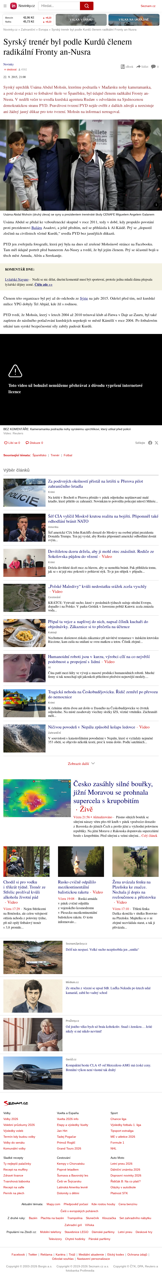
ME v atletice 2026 (123, 1136)
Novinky (8, 64)
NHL (113, 1148)
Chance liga (118, 1119)
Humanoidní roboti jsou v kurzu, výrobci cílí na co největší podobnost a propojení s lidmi (99, 659)
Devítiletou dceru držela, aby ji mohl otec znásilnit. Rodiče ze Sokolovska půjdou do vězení (101, 553)
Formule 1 (117, 1142)
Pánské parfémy (99, 1239)
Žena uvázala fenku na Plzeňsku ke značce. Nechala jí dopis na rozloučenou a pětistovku (134, 889)
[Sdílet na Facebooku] (150, 443)
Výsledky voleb (13, 1130)
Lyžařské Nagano (16, 279)
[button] (81, 165)
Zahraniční (54, 732)
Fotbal (68, 455)
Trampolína (74, 1218)
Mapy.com (53, 1204)
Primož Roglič (66, 1142)
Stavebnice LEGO (76, 1232)
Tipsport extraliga (122, 1130)
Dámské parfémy (103, 1232)
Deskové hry (144, 1232)
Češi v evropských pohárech (79, 1211)
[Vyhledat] (86, 6)
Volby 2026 (10, 1119)
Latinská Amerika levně (72, 1187)
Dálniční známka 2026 (125, 1169)
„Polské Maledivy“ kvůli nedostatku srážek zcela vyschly (97, 586)
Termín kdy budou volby (19, 1136)
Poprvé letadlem (68, 1169)
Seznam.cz (148, 6)
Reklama (46, 1254)
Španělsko (39, 455)
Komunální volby (14, 1148)
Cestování (54, 597)
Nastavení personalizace (93, 1258)
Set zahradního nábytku (135, 1218)
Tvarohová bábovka (16, 1181)
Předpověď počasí (76, 1204)
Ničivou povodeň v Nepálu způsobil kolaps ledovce (91, 727)
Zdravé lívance (13, 1175)
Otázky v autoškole (123, 1187)
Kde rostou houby (103, 1204)
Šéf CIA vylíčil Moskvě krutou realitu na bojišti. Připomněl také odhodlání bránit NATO (103, 518)
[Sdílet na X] (156, 443)
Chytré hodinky (75, 1239)
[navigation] (5, 6)
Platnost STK (119, 1193)
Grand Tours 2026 (69, 1148)
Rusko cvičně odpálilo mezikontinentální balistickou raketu (77, 887)
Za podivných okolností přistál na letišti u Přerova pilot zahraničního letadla (95, 483)
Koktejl (52, 632)
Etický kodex (115, 1254)
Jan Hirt (62, 1130)
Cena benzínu (128, 1204)
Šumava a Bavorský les (72, 1175)
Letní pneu (125, 1232)
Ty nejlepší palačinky (17, 1163)
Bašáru (36, 227)
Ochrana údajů (137, 1254)
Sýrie (84, 298)
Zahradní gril (73, 1225)
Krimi (51, 492)
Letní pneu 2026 (121, 1163)
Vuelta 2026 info (67, 1119)
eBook (129, 67)
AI (49, 667)
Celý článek (149, 835)
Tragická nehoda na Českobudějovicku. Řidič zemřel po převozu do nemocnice (103, 694)
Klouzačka (109, 1218)
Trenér (55, 455)
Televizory (55, 1239)
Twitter (32, 1254)
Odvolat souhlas (63, 1258)
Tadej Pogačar (66, 1136)
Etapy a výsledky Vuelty (72, 1125)
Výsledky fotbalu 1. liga (126, 1125)
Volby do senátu (14, 1142)
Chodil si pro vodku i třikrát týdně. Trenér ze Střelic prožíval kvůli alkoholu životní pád (24, 889)
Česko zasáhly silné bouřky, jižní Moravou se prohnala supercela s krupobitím (113, 792)
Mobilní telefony (50, 1232)
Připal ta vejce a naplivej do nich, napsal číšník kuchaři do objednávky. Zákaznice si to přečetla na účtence (98, 624)
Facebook (18, 1254)
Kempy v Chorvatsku (71, 1163)
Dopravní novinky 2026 (126, 1175)
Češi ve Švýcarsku (69, 1181)
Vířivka (89, 1225)
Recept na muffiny (15, 1169)
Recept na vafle (13, 1187)
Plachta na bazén (52, 1218)
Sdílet (144, 67)
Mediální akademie (91, 1254)
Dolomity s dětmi (68, 1193)
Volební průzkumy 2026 (19, 1125)
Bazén (33, 1218)
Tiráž (72, 1254)
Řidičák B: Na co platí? (126, 1181)
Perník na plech (13, 1193)
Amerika (53, 527)
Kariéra (60, 1254)
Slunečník (92, 1218)
